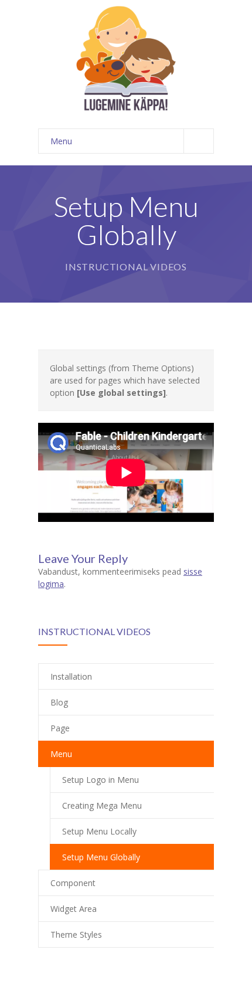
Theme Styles (76, 934)
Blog (59, 702)
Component (73, 882)
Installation (71, 676)
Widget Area (73, 908)
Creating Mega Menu (102, 805)
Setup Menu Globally (101, 857)
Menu (61, 141)
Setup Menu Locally (99, 831)
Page (60, 728)
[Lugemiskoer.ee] (126, 58)
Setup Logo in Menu (100, 779)
